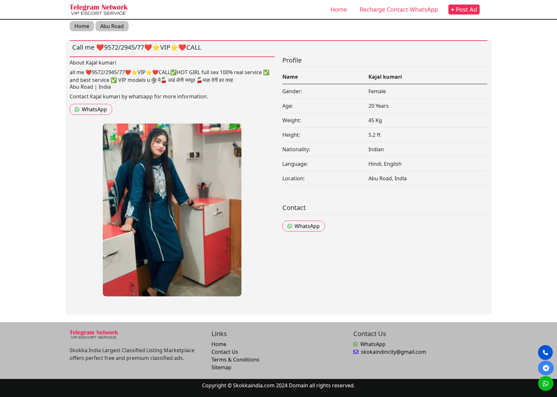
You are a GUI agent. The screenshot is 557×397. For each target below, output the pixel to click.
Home (338, 9)
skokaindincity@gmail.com (393, 351)
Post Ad (464, 9)
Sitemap (221, 367)
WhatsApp (94, 109)
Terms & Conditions (235, 359)
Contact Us (224, 351)
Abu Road (112, 26)
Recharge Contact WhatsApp (399, 9)
